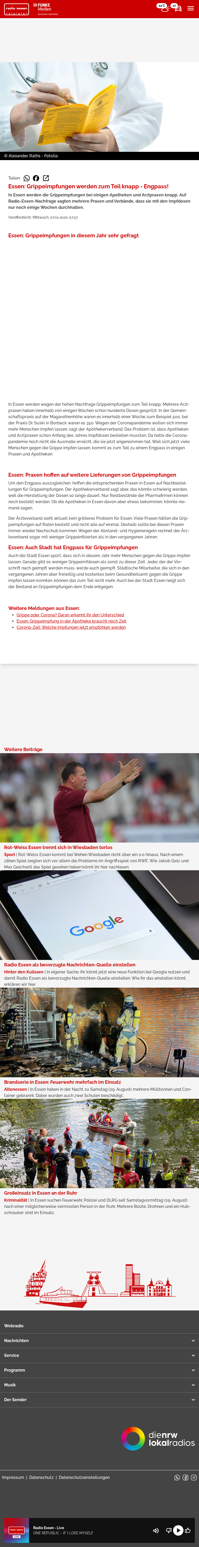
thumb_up (187, 1530)
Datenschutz (41, 1477)
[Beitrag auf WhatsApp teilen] (27, 178)
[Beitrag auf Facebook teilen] (36, 178)
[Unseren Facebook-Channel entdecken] (185, 1477)
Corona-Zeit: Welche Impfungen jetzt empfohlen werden (71, 627)
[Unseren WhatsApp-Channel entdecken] (177, 1477)
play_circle (178, 1530)
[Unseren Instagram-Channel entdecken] (194, 1477)
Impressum (13, 1477)
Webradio (14, 1325)
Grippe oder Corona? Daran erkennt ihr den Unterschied (70, 614)
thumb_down (169, 1530)
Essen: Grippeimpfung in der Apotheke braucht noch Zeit (71, 621)
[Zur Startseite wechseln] (16, 9)
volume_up (156, 1530)
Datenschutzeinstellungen (84, 1477)
